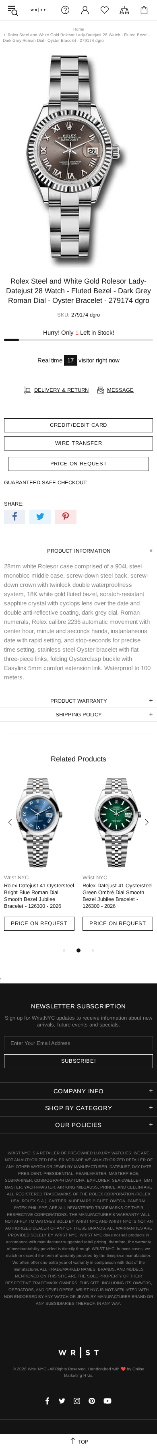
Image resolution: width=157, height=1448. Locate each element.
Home (78, 29)
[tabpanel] (39, 862)
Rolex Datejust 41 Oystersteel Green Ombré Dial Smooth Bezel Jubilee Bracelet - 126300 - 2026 (118, 895)
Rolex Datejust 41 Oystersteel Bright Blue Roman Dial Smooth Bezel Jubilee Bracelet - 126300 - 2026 (39, 895)
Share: (14, 504)
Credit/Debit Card (78, 425)
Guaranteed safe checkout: (46, 482)
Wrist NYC (38, 10)
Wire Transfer (78, 443)
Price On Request (39, 923)
